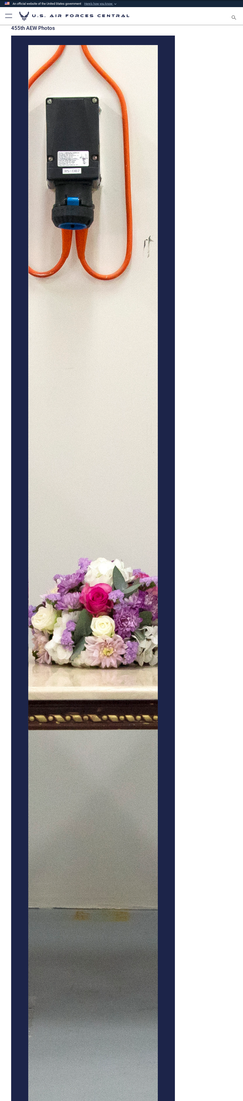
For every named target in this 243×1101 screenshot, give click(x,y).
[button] (100, 3)
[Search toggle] (235, 16)
